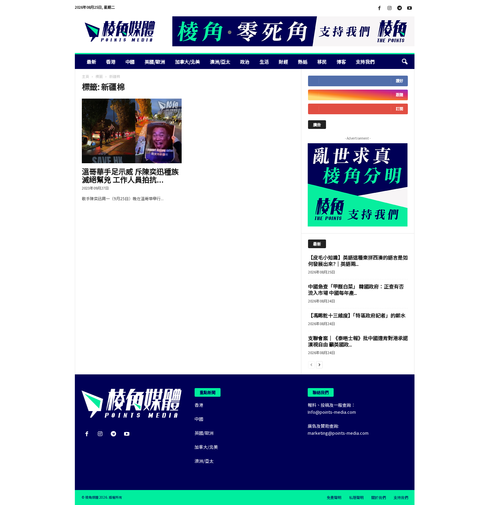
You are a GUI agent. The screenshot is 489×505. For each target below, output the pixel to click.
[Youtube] (409, 8)
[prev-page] (311, 364)
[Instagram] (390, 8)
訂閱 (399, 108)
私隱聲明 (356, 497)
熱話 (302, 61)
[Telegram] (400, 8)
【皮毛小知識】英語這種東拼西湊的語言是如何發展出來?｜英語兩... (358, 260)
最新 (91, 61)
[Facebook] (380, 8)
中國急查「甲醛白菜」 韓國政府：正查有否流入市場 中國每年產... (356, 289)
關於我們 (378, 497)
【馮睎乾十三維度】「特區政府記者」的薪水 (357, 315)
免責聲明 (334, 497)
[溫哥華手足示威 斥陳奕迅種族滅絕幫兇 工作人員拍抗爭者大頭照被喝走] (132, 131)
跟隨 (399, 94)
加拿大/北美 (187, 61)
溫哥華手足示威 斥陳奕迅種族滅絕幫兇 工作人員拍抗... (130, 175)
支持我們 (365, 61)
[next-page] (319, 364)
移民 (322, 61)
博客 (341, 61)
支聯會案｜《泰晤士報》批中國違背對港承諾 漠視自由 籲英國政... (358, 341)
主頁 (85, 76)
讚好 (399, 80)
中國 (130, 61)
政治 (244, 61)
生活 (264, 61)
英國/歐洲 (155, 61)
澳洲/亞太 (220, 61)
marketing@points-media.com (338, 433)
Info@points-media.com (332, 412)
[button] (404, 61)
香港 (110, 61)
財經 (283, 61)
